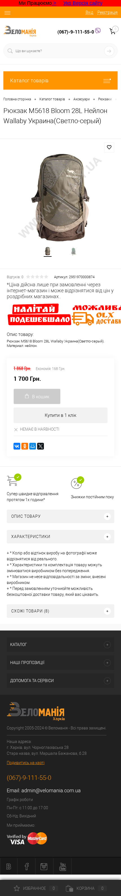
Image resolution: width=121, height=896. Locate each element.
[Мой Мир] (32, 446)
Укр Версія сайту (82, 3)
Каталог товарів (29, 80)
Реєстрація (107, 12)
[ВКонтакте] (17, 446)
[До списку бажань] (109, 147)
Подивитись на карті (25, 762)
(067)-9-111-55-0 (76, 32)
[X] (40, 446)
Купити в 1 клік (60, 415)
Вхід (89, 12)
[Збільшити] (60, 197)
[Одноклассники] (24, 446)
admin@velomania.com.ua (51, 790)
